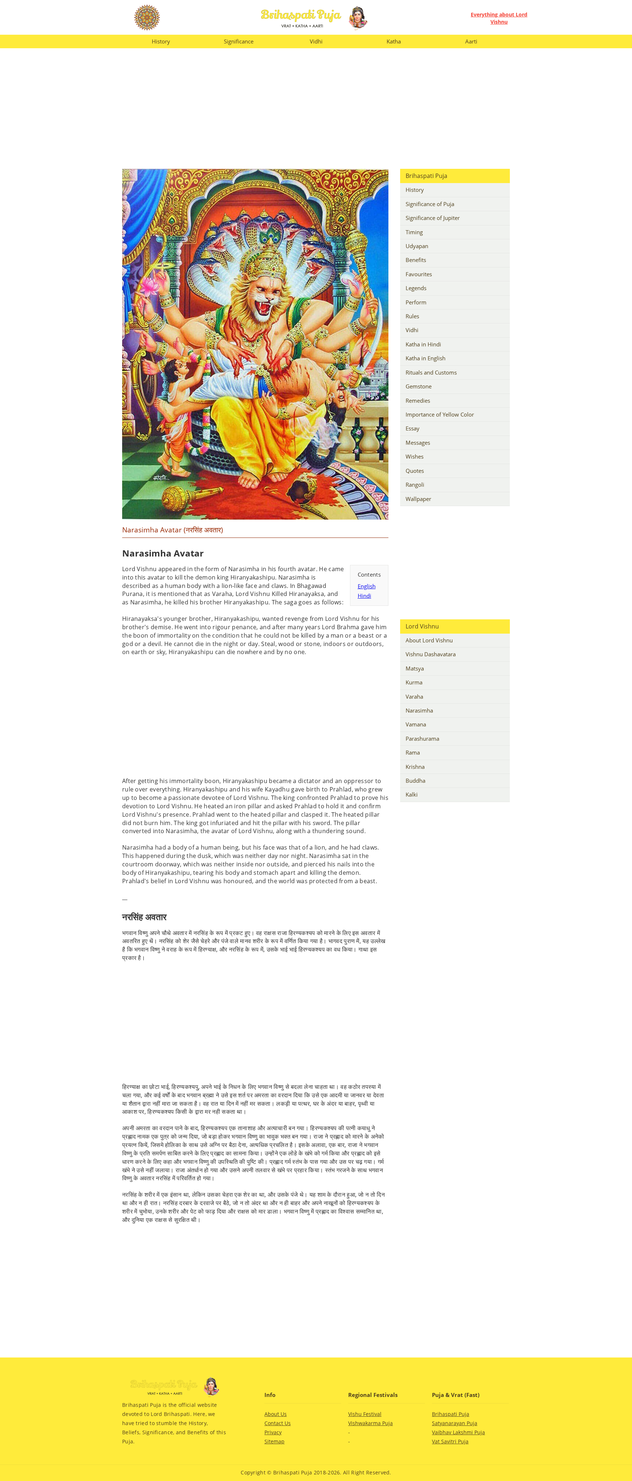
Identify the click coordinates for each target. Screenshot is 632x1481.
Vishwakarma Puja (370, 1423)
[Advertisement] (316, 108)
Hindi (364, 595)
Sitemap (274, 1441)
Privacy (273, 1432)
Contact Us (277, 1423)
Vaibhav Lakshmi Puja (458, 1432)
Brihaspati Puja (450, 1414)
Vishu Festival (364, 1414)
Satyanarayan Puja (454, 1423)
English (367, 586)
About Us (275, 1414)
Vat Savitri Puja (450, 1441)
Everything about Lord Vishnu (499, 18)
